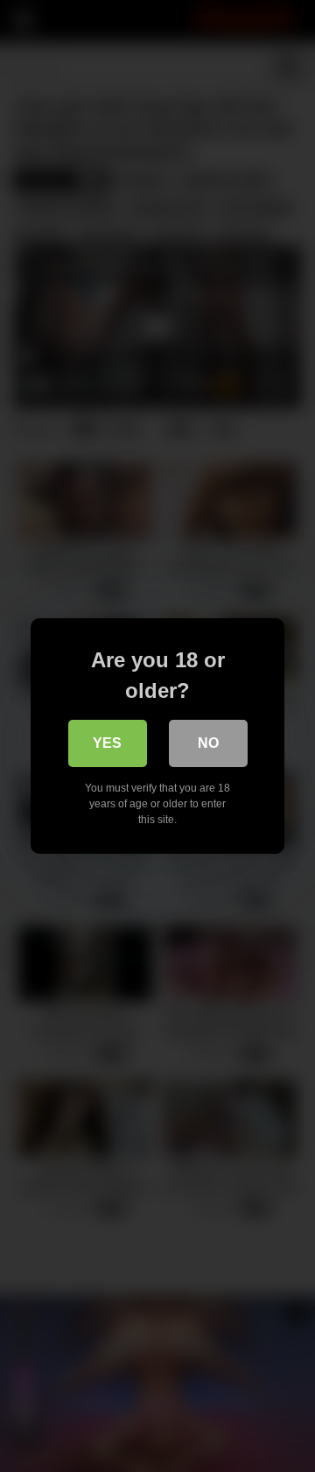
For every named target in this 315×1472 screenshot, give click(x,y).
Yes (107, 743)
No (208, 743)
